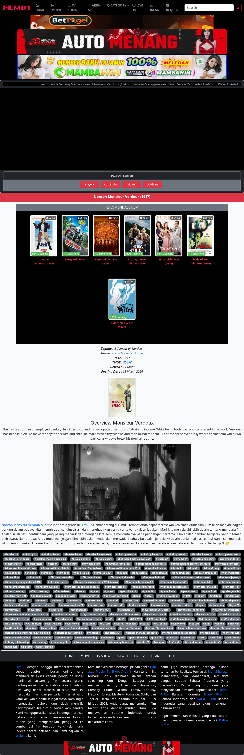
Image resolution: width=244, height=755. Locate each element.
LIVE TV (139, 656)
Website (21, 735)
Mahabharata (218, 671)
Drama (138, 353)
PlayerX (89, 184)
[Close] (124, 31)
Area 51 (127, 671)
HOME (70, 656)
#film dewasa (159, 573)
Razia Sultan (206, 699)
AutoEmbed (110, 185)
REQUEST (172, 656)
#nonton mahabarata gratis (141, 632)
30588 (127, 362)
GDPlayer (152, 184)
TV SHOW (103, 656)
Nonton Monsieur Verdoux (21, 525)
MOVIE (86, 656)
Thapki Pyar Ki (216, 694)
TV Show (113, 671)
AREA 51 (122, 656)
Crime (128, 353)
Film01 (85, 525)
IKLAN (155, 656)
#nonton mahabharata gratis (178, 632)
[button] (118, 5)
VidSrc (132, 184)
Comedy (117, 353)
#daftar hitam (34, 563)
